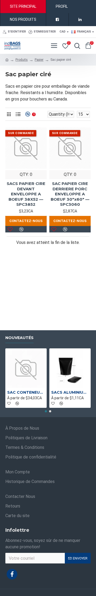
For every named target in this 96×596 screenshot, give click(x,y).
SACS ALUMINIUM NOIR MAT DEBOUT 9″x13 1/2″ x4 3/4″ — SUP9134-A (70, 392)
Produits (21, 60)
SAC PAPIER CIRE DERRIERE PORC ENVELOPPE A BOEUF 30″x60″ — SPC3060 (70, 194)
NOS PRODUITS (23, 19)
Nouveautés (19, 338)
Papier (39, 60)
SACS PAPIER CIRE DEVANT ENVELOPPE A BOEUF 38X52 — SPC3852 (26, 194)
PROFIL (62, 6)
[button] (46, 411)
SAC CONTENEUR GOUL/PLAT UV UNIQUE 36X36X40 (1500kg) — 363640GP (26, 392)
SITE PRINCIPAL (23, 6)
